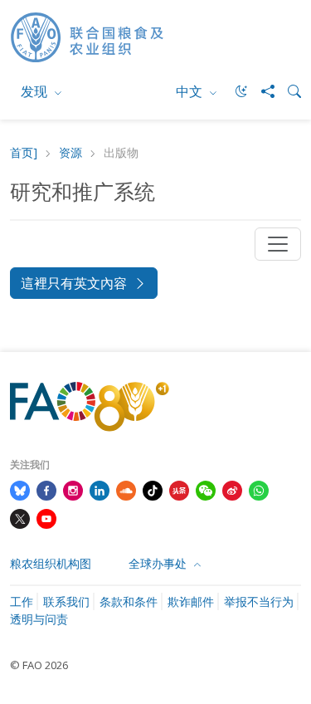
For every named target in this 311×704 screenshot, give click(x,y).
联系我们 (66, 601)
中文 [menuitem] (191, 91)
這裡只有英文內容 (74, 283)
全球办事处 (159, 563)
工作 (21, 601)
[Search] (288, 91)
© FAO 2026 (39, 665)
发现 (36, 91)
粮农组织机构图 (50, 563)
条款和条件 (129, 601)
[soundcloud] (126, 489)
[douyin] (153, 489)
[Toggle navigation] (278, 244)
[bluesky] (20, 489)
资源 (70, 153)
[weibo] (232, 489)
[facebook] (46, 489)
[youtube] (46, 517)
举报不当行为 (259, 601)
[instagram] (73, 489)
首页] (23, 153)
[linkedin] (99, 489)
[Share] (261, 91)
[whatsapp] (259, 489)
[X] (20, 517)
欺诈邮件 (191, 601)
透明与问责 (39, 619)
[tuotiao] (179, 489)
